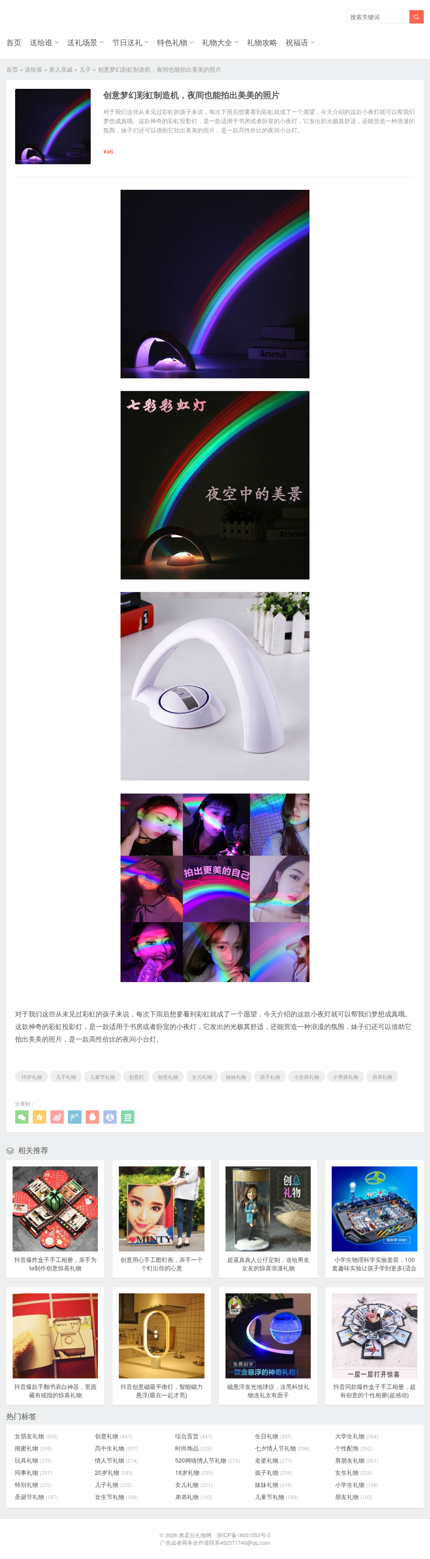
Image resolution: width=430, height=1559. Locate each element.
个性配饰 (353, 1448)
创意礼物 (168, 1076)
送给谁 (41, 41)
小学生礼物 (356, 1484)
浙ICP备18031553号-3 (243, 1535)
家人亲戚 (61, 69)
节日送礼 (127, 41)
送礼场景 (82, 41)
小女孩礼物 (306, 1076)
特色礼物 (172, 41)
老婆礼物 (273, 1460)
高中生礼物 (116, 1448)
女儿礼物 (202, 1076)
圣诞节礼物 (36, 1497)
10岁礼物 (31, 1076)
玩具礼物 (33, 1460)
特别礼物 (33, 1484)
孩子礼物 (270, 1076)
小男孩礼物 (345, 1076)
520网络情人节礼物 (207, 1460)
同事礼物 (33, 1472)
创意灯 (136, 1076)
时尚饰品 (193, 1448)
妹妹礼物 (236, 1076)
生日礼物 (273, 1436)
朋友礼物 (353, 1497)
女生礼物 (353, 1472)
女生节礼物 (116, 1497)
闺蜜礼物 (33, 1448)
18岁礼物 (194, 1472)
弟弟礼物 (382, 1076)
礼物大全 (217, 41)
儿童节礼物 (102, 1076)
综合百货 (193, 1436)
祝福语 (297, 41)
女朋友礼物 (36, 1436)
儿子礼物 (66, 1076)
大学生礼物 (356, 1436)
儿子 (85, 69)
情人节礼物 (116, 1460)
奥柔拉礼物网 (195, 1535)
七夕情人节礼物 (282, 1448)
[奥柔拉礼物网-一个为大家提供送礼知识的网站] (28, 16)
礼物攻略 (262, 41)
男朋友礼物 (356, 1460)
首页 (13, 41)
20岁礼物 (114, 1472)
